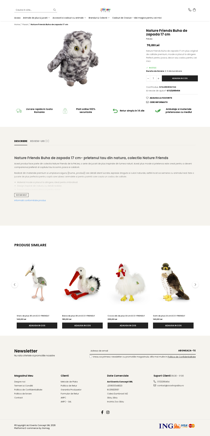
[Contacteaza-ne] (189, 10)
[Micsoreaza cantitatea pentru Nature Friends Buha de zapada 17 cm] (148, 78)
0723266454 (163, 381)
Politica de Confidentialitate (182, 356)
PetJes (149, 39)
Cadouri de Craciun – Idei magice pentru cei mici (137, 17)
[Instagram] (107, 412)
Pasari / (26, 24)
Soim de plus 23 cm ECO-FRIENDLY (169, 315)
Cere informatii (158, 102)
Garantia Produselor (71, 389)
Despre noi (19, 381)
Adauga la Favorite (161, 97)
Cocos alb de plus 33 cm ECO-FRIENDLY (126, 315)
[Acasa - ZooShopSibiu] (105, 10)
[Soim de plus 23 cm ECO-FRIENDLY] (173, 282)
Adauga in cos (180, 78)
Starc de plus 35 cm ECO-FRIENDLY (33, 315)
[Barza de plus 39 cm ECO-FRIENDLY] (82, 282)
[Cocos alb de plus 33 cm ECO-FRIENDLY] (127, 282)
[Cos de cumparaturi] (194, 10)
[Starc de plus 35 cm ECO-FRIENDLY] (37, 282)
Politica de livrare (23, 393)
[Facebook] (102, 412)
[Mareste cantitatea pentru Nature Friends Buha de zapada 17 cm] (159, 78)
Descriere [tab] (20, 141)
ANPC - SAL (66, 401)
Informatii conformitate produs (30, 200)
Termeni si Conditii (23, 385)
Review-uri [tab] (39, 141)
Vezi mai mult (21, 195)
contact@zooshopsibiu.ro (170, 385)
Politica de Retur (69, 385)
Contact (18, 397)
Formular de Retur (70, 393)
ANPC (63, 397)
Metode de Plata (69, 381)
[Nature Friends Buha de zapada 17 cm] (73, 58)
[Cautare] (54, 10)
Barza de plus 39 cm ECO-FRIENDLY (78, 315)
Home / (18, 24)
